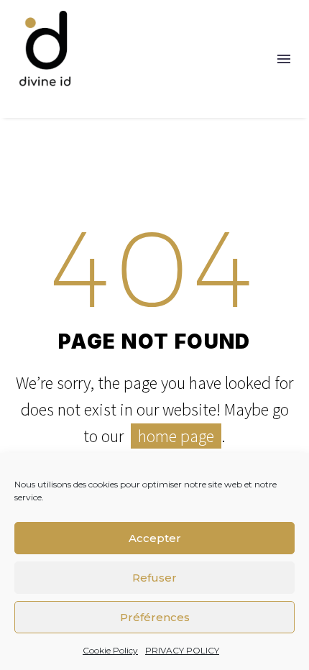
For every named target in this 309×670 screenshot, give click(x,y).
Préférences (155, 617)
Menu (283, 59)
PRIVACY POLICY (182, 650)
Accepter (155, 538)
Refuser (154, 577)
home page (176, 436)
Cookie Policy (110, 650)
